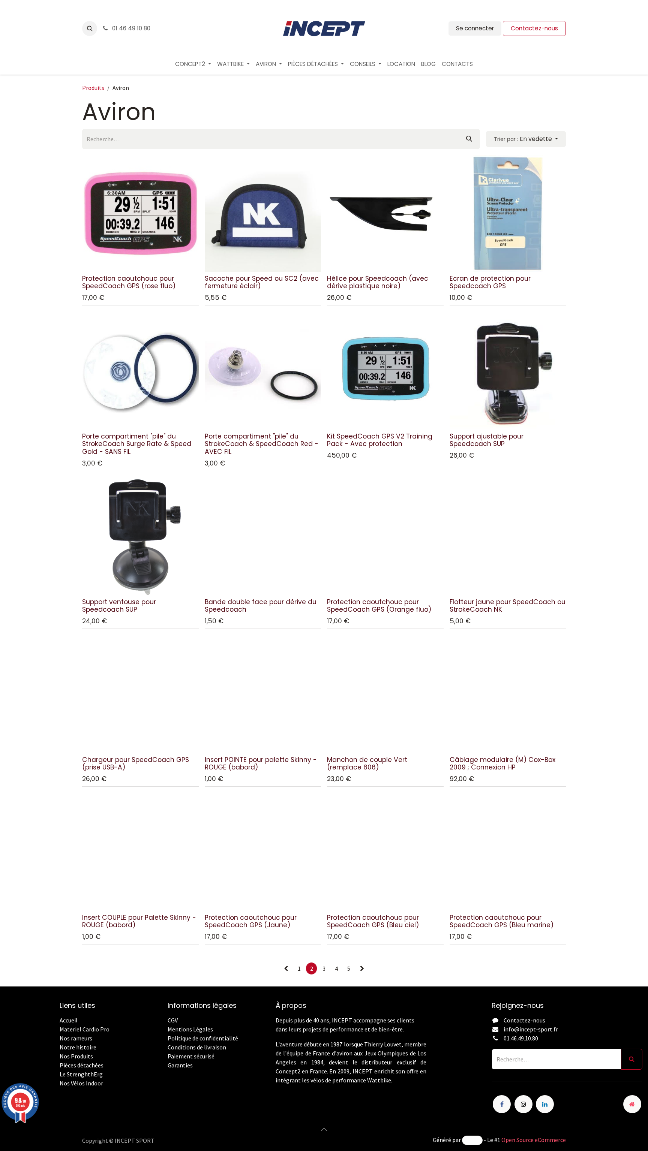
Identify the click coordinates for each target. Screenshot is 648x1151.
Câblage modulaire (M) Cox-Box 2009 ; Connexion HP (502, 763)
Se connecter (475, 28)
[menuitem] (193, 64)
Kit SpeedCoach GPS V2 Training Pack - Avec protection (379, 440)
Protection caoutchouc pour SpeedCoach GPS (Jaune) (251, 921)
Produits (93, 87)
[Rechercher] (469, 139)
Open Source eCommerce (533, 1140)
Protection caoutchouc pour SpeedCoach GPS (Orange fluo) (379, 605)
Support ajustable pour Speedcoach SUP (487, 440)
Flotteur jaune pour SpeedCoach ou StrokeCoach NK (508, 605)
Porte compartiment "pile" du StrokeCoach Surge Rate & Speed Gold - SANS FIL (136, 444)
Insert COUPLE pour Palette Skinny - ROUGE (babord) (139, 921)
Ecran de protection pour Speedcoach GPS (490, 282)
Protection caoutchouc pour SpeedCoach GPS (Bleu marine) (502, 921)
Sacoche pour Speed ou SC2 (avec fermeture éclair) (262, 282)
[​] (168, 1074)
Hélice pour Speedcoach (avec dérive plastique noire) (377, 282)
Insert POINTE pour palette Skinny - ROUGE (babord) (261, 763)
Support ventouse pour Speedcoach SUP (119, 605)
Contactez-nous (534, 28)
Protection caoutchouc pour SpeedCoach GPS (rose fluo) (129, 282)
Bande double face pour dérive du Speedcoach (260, 605)
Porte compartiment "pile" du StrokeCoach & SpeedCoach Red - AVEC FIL (261, 444)
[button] (89, 28)
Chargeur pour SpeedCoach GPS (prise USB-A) (135, 763)
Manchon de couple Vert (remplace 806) (367, 763)
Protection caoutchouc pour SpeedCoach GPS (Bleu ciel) (373, 921)
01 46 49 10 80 (130, 28)
